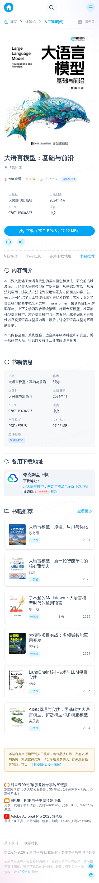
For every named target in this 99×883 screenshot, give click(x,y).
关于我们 (11, 843)
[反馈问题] (91, 875)
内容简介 (10, 256)
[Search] (51, 7)
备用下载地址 (60, 256)
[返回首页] (91, 865)
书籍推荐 (87, 256)
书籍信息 (33, 256)
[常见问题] (8, 242)
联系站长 (31, 843)
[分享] (21, 242)
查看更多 (84, 511)
